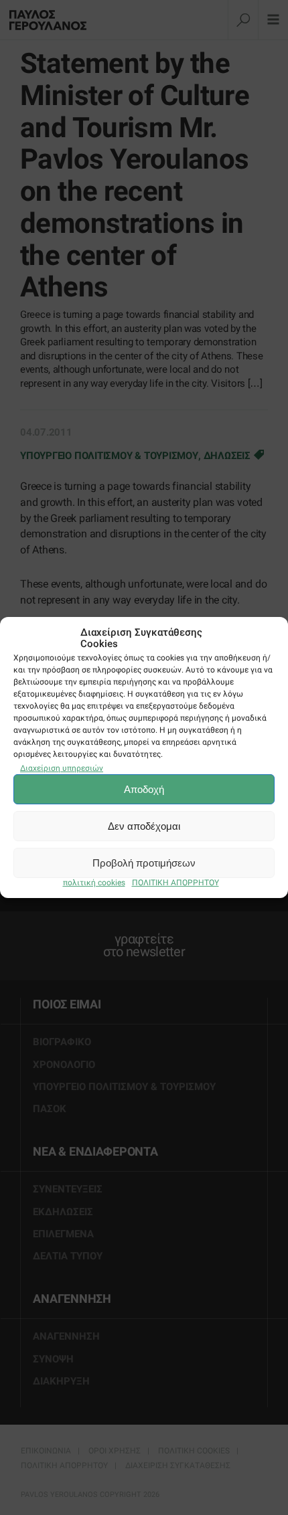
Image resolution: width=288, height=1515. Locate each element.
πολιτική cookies (94, 882)
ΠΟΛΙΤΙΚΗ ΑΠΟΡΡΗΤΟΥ (175, 882)
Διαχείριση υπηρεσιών (61, 767)
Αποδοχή (144, 789)
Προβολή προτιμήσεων (144, 863)
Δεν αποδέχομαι (144, 826)
